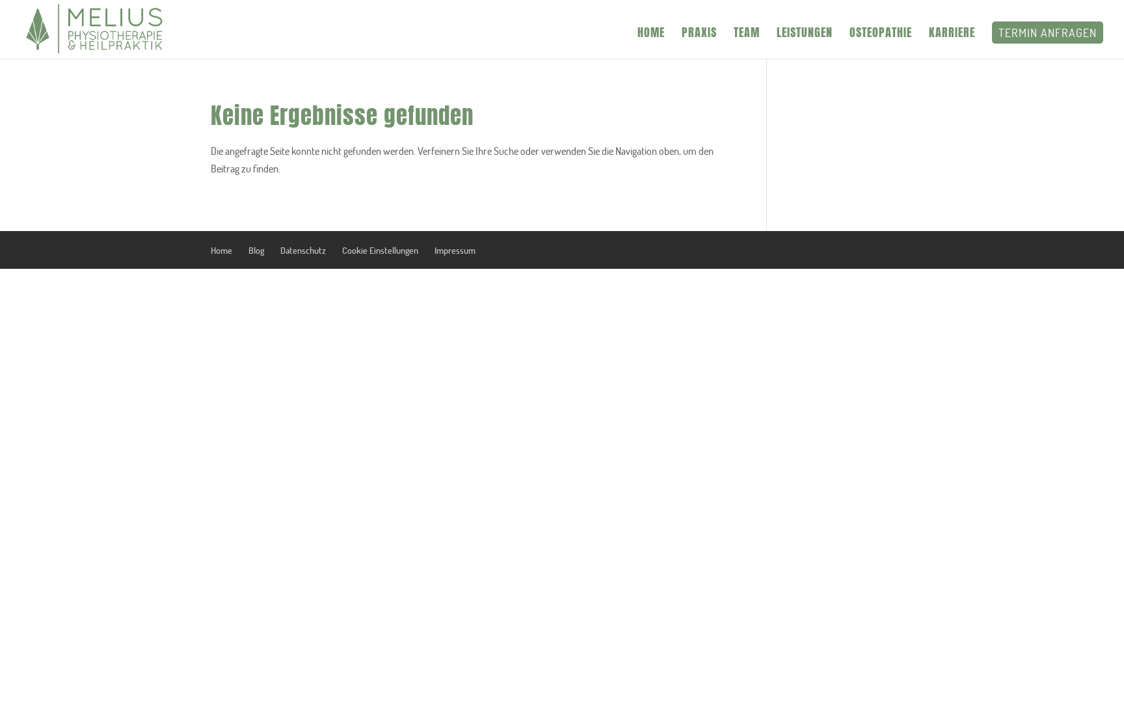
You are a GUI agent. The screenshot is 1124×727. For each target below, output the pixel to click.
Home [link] (221, 250)
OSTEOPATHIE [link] (881, 34)
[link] (95, 28)
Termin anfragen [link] (1047, 32)
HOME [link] (651, 34)
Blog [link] (256, 250)
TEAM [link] (747, 34)
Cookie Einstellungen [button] (380, 250)
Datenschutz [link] (303, 250)
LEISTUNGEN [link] (805, 34)
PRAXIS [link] (699, 34)
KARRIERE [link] (952, 34)
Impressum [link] (455, 250)
